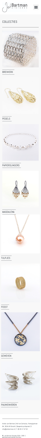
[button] (36, 7)
